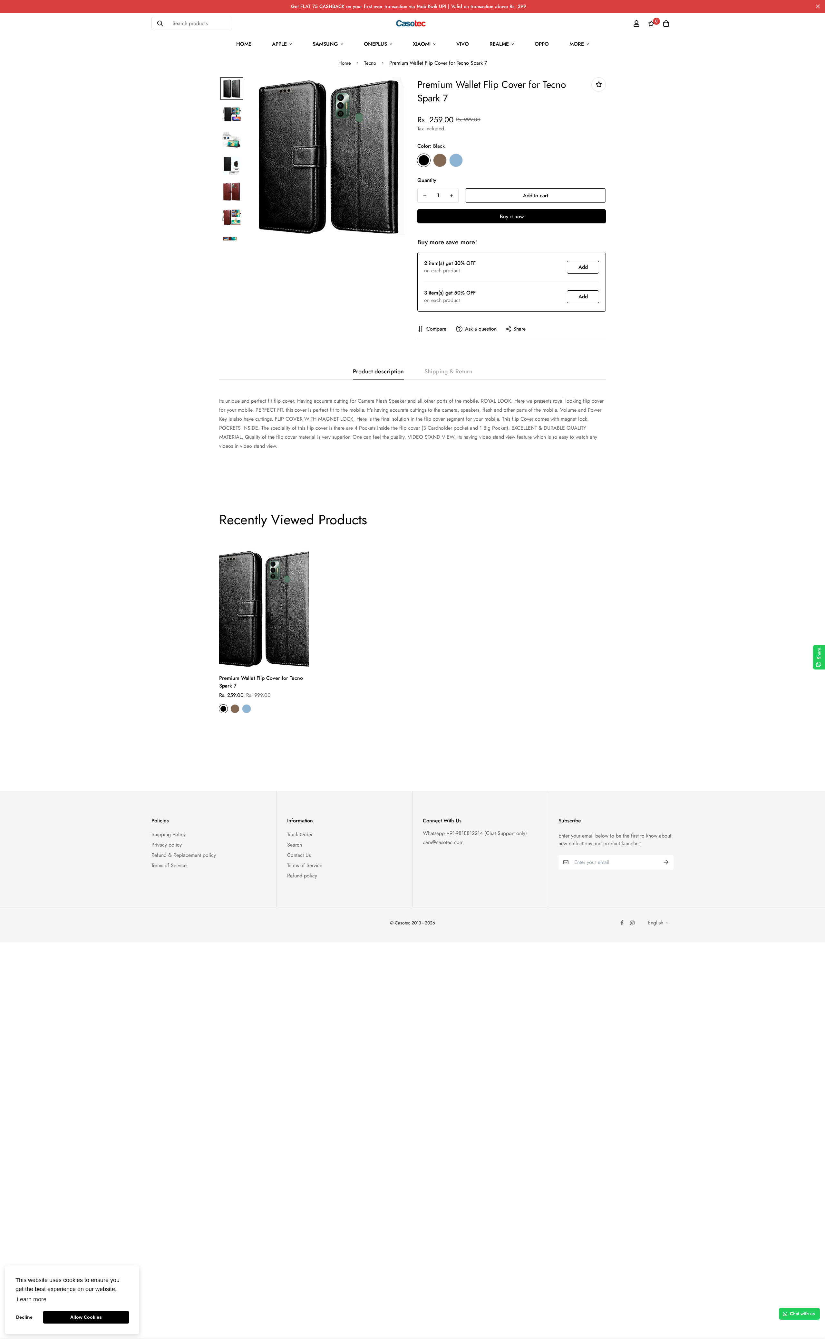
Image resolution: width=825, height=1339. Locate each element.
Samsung (325, 44)
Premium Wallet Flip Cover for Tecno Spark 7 (261, 681)
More (576, 44)
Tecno (370, 63)
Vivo (462, 44)
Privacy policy (166, 844)
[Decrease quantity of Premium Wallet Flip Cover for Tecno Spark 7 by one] (425, 195)
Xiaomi (422, 44)
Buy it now (512, 216)
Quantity (426, 180)
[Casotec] (412, 23)
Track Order (300, 834)
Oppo (542, 44)
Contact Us (299, 855)
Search (294, 844)
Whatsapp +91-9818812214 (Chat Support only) (475, 833)
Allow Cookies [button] (86, 1317)
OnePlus (375, 44)
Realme (499, 44)
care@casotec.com (443, 842)
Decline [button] (24, 1317)
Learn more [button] (31, 1299)
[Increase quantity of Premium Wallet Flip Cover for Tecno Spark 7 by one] (451, 195)
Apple (279, 44)
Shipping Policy (168, 834)
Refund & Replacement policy (183, 855)
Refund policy (302, 875)
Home (243, 44)
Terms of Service (169, 865)
